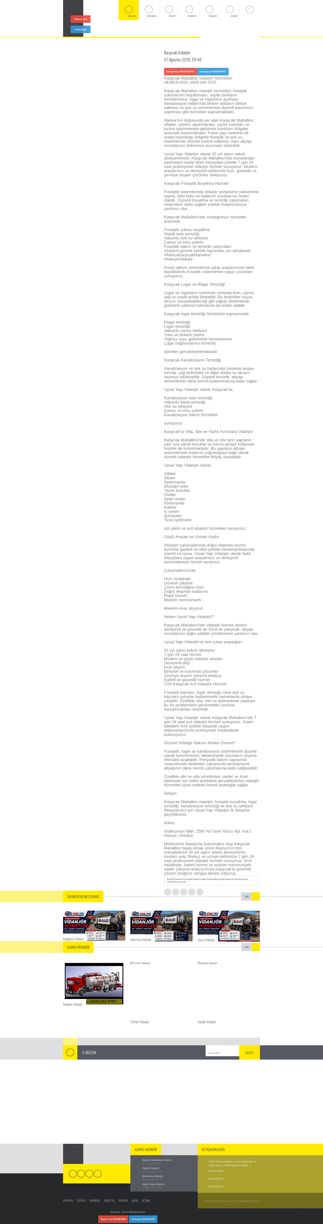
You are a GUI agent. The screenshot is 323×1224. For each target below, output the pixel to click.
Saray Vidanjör (206, 939)
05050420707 (216, 1186)
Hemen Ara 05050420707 (80, 20)
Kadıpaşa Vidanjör (73, 938)
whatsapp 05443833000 (143, 1219)
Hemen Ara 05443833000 (113, 1219)
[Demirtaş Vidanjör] (161, 926)
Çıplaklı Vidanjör (207, 1021)
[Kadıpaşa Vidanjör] (94, 926)
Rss (258, 1201)
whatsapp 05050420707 (80, 30)
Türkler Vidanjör (139, 1021)
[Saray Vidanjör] (229, 926)
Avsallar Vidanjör (73, 1004)
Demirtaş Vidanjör (141, 939)
